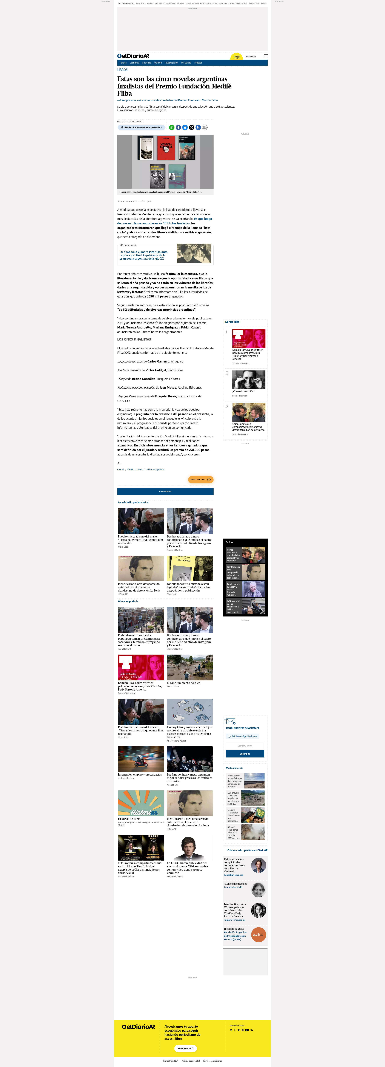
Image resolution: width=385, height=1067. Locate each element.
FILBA (130, 469)
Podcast (198, 62)
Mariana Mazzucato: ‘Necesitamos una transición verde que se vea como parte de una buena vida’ (234, 815)
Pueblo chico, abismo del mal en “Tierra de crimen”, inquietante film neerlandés (140, 540)
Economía (134, 62)
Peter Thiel (158, 3)
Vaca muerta (223, 3)
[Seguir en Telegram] (238, 1030)
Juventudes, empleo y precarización (140, 774)
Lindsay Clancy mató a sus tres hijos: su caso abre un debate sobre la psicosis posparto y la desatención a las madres (189, 732)
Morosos (150, 3)
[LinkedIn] (198, 127)
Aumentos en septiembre (208, 3)
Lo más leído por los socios (133, 502)
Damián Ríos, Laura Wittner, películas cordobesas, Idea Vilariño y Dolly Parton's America (140, 686)
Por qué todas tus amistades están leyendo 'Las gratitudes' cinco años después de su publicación (188, 587)
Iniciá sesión (251, 57)
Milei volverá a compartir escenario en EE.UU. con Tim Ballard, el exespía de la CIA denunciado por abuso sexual (139, 868)
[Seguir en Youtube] (247, 1030)
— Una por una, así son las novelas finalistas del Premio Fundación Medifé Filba (167, 100)
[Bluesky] (185, 127)
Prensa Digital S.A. (170, 1061)
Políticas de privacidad (191, 1061)
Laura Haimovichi (239, 396)
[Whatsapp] (171, 127)
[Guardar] (205, 127)
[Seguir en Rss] (251, 1030)
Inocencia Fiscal (241, 3)
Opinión (158, 62)
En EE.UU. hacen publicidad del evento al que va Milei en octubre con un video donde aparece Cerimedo (187, 868)
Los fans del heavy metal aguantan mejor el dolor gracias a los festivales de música (189, 778)
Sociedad (146, 62)
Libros (139, 469)
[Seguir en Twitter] (231, 1030)
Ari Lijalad (195, 3)
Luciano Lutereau (253, 3)
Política (123, 62)
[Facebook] (178, 127)
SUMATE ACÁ (185, 1048)
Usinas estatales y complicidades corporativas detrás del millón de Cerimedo (248, 426)
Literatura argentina (155, 469)
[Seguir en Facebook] (235, 1030)
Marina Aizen (173, 686)
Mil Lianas (186, 62)
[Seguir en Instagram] (242, 1030)
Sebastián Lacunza (240, 434)
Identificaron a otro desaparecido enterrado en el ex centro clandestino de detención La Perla (139, 587)
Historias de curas (129, 819)
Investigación (171, 62)
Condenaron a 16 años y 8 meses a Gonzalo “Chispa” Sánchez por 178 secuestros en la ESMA (233, 589)
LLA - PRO (231, 3)
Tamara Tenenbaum (127, 693)
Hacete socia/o (237, 57)
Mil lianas (264, 3)
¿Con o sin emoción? (243, 391)
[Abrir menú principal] (266, 55)
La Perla (188, 3)
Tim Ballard (180, 3)
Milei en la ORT (140, 3)
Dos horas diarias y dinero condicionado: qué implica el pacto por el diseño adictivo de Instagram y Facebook (189, 541)
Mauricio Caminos (126, 876)
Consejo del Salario (169, 3)
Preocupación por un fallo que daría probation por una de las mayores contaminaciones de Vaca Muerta (235, 781)
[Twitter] (191, 127)
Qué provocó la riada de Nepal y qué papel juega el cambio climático (234, 798)
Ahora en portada (128, 601)
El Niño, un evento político (183, 683)
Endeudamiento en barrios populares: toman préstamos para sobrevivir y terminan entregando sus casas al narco (139, 640)
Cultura (120, 469)
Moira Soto (123, 546)
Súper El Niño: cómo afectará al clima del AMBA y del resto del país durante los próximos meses (233, 832)
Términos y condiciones (212, 1061)
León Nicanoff (124, 649)
